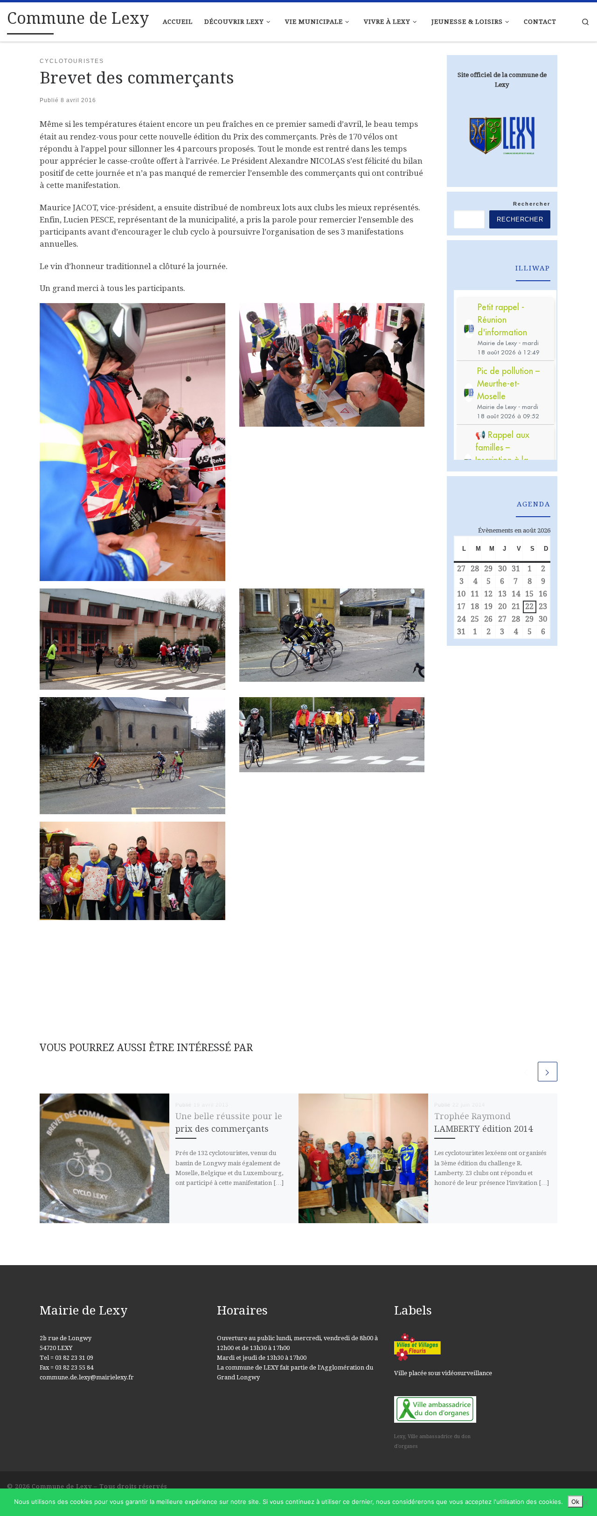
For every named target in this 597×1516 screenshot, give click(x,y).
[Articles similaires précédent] (526, 1071)
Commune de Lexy (62, 1486)
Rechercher (531, 204)
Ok (575, 1501)
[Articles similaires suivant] (547, 1071)
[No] (585, 1502)
